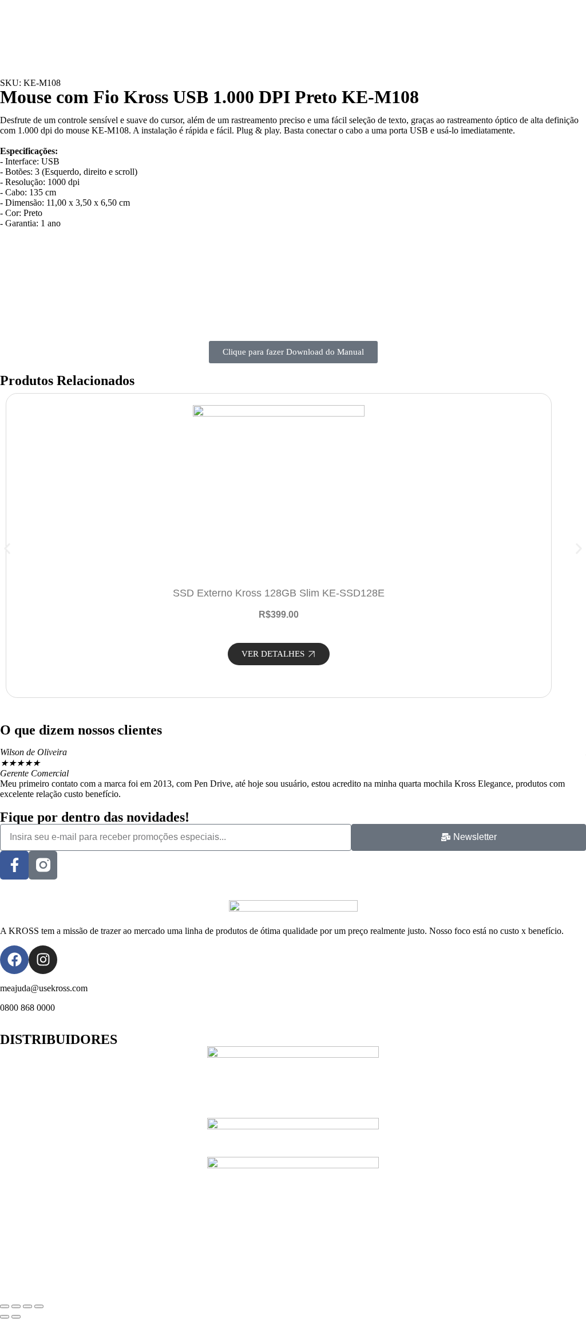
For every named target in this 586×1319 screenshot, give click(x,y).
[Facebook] (14, 959)
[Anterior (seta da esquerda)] (4, 1316)
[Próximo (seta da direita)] (16, 1316)
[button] (7, 548)
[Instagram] (43, 959)
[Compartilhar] (27, 1306)
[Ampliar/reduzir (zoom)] (4, 1306)
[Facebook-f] (14, 865)
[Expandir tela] (16, 1306)
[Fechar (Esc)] (38, 1306)
